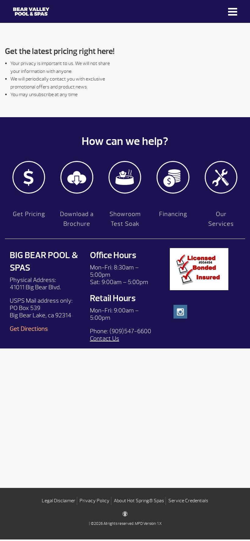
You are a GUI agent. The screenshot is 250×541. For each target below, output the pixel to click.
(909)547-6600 (130, 331)
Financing (173, 214)
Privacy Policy (94, 501)
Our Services (221, 219)
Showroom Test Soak (125, 219)
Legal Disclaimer (58, 501)
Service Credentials (188, 501)
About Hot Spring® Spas (139, 501)
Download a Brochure (77, 219)
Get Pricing (29, 214)
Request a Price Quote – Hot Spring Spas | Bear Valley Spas (55, 11)
